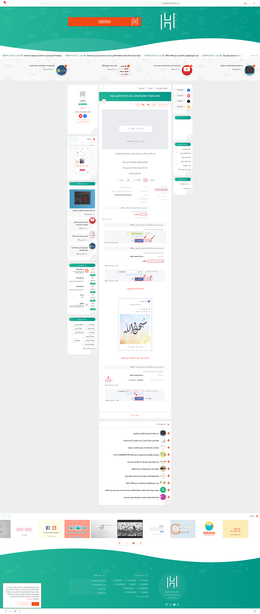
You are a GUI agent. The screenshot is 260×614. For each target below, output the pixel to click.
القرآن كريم (181, 161)
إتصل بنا (100, 588)
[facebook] (85, 116)
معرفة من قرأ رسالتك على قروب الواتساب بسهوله (143, 447)
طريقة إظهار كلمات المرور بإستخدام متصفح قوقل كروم (142, 476)
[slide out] (254, 3)
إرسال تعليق (135, 415)
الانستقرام (181, 157)
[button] (104, 101)
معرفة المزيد (24, 604)
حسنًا (35, 604)
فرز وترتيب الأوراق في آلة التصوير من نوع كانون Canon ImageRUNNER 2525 (136, 455)
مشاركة (92, 275)
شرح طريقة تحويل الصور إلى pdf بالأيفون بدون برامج (143, 462)
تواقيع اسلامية (88, 344)
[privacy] (255, 611)
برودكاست (76, 340)
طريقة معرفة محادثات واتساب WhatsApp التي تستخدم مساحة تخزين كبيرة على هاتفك (132, 490)
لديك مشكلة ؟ (184, 184)
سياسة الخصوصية (97, 580)
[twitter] (126, 543)
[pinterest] (119, 543)
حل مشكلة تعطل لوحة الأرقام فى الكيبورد (231, 65)
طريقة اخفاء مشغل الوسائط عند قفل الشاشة (145, 469)
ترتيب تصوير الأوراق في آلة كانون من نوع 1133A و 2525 (142, 483)
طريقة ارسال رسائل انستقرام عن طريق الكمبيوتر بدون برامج (141, 497)
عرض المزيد (183, 169)
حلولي (83, 100)
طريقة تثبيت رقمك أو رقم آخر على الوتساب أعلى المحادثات (141, 440)
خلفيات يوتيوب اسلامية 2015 (109, 65)
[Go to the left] (76, 139)
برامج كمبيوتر (89, 340)
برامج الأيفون (89, 336)
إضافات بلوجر (181, 153)
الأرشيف (185, 188)
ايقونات (181, 165)
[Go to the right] (71, 139)
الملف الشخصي (82, 121)
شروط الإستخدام (97, 584)
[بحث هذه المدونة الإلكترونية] (42, 3)
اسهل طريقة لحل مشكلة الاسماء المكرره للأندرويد (42, 65)
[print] (143, 105)
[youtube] (80, 116)
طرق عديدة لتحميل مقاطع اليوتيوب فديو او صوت (167, 65)
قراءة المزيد (29, 598)
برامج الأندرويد (78, 332)
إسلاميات (181, 149)
